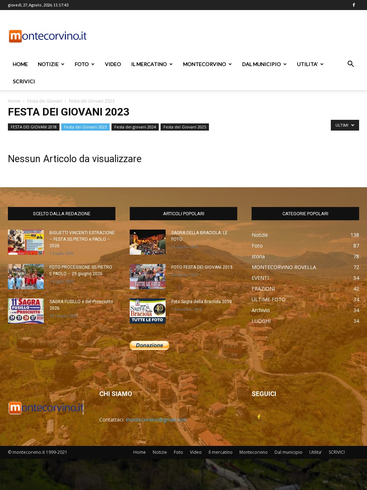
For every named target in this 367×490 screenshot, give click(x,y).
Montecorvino (204, 64)
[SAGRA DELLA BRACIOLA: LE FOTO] (148, 242)
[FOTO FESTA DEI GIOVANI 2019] (148, 276)
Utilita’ (307, 64)
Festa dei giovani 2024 (135, 126)
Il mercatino (149, 64)
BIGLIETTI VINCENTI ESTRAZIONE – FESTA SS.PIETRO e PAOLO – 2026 (82, 239)
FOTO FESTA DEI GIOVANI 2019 (202, 267)
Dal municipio (261, 64)
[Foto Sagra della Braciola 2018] (148, 311)
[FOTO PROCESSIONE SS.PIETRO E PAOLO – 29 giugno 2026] (26, 276)
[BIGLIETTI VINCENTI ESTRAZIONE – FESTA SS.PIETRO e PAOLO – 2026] (26, 242)
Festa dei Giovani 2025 (184, 126)
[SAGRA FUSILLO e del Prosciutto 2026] (26, 311)
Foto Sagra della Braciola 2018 (201, 301)
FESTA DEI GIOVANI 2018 (34, 126)
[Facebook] (353, 5)
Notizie (48, 64)
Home (20, 64)
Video (113, 64)
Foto (82, 64)
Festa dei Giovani (44, 101)
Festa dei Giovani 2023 (85, 126)
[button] (350, 64)
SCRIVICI (24, 81)
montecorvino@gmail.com (156, 419)
